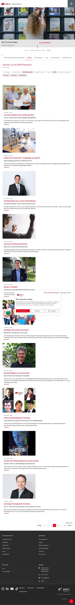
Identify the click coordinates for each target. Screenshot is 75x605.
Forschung (13, 75)
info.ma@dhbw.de (45, 577)
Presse (46, 57)
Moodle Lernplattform (44, 545)
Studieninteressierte (7, 539)
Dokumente (41, 551)
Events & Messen (38, 57)
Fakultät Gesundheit (27, 72)
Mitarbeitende (5, 554)
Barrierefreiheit (40, 588)
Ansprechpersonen (67, 57)
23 (57, 525)
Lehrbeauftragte (6, 548)
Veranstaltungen (6, 571)
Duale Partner (5, 545)
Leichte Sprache (23, 591)
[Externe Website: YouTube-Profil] (12, 589)
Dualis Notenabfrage (43, 548)
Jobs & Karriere (42, 554)
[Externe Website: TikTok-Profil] (16, 589)
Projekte (49, 72)
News (3, 568)
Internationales (22, 75)
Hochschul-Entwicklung (64, 72)
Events (54, 72)
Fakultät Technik (16, 72)
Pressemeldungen (55, 57)
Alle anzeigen (7, 72)
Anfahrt (42, 581)
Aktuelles (29, 57)
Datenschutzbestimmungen (51, 292)
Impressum (22, 588)
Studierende (5, 542)
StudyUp (41, 542)
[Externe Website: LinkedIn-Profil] (7, 589)
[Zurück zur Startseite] (64, 590)
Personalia (6, 75)
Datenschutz (31, 588)
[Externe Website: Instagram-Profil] (2, 589)
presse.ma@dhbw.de (45, 42)
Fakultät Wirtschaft (39, 72)
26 (64, 525)
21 (51, 525)
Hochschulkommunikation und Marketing (14, 57)
